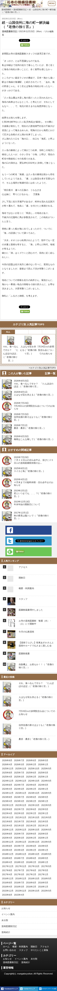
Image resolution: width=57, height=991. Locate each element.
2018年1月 (43, 862)
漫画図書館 (6, 9)
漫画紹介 (5, 932)
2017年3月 (19, 874)
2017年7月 (19, 870)
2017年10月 (33, 866)
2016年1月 (43, 886)
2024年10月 (33, 781)
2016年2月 (31, 886)
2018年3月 (19, 862)
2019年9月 (46, 842)
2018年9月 (46, 854)
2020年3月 (19, 838)
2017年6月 (31, 870)
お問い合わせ (9, 950)
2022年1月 (43, 813)
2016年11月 (20, 878)
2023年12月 (7, 793)
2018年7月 (19, 858)
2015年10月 (33, 890)
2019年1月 (43, 850)
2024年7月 (19, 785)
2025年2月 (31, 776)
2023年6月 (31, 797)
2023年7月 (19, 797)
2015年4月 (19, 895)
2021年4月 (7, 825)
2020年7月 (19, 833)
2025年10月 (33, 768)
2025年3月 (19, 776)
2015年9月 (46, 890)
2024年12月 (7, 781)
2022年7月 (19, 809)
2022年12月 (7, 805)
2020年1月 (43, 838)
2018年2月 (31, 862)
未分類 (4, 920)
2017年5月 (43, 870)
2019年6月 (31, 846)
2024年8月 (7, 785)
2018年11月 (20, 854)
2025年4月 (7, 776)
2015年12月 (7, 890)
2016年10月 (33, 878)
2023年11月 (20, 793)
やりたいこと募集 (39, 950)
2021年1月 (43, 825)
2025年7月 (19, 772)
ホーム (6, 946)
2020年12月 (7, 829)
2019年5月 (43, 846)
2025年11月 (20, 768)
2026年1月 (43, 764)
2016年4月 (7, 886)
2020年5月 (43, 833)
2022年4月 (7, 813)
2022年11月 (20, 805)
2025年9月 (46, 768)
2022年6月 (31, 809)
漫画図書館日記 (20, 9)
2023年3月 (19, 801)
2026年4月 (7, 764)
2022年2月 (31, 813)
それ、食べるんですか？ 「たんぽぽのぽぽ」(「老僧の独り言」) (10, 353)
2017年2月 (31, 874)
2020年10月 (33, 829)
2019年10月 (33, 842)
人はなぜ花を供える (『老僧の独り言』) (28, 350)
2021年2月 (31, 825)
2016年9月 (46, 878)
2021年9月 (46, 817)
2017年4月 (7, 874)
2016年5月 (43, 882)
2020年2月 (31, 838)
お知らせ (5, 908)
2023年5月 (43, 797)
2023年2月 (31, 801)
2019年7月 (19, 846)
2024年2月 (31, 789)
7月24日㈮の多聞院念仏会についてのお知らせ (45, 350)
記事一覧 (50, 373)
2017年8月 (7, 870)
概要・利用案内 (20, 946)
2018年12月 (7, 854)
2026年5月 (43, 760)
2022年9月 (46, 805)
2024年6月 (31, 785)
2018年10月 (33, 854)
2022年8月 (7, 809)
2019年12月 (7, 842)
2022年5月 (43, 809)
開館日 (34, 946)
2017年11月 (20, 866)
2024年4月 (7, 789)
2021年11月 (20, 817)
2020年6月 (31, 833)
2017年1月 (43, 874)
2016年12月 (7, 878)
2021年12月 (7, 817)
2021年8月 (7, 821)
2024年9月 (46, 781)
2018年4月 (7, 862)
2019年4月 (7, 850)
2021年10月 (33, 817)
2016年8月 (7, 882)
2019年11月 (20, 842)
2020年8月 (7, 833)
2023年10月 (33, 793)
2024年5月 (43, 785)
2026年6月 (31, 760)
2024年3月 (19, 789)
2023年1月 (43, 801)
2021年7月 (19, 821)
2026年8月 (7, 760)
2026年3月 (19, 764)
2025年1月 (43, 776)
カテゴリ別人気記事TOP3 (43, 368)
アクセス (44, 946)
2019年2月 (31, 850)
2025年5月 (43, 772)
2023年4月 (7, 801)
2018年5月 (43, 858)
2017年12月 (7, 866)
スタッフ (23, 950)
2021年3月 (19, 825)
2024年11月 (20, 781)
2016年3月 (19, 886)
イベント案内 (8, 914)
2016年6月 (31, 882)
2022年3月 (19, 813)
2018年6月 (31, 858)
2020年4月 (7, 838)
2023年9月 (46, 793)
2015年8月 (7, 895)
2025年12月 (7, 768)
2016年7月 (19, 882)
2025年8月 (7, 772)
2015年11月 (20, 890)
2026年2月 (31, 764)
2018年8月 (7, 858)
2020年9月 (46, 829)
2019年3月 (19, 850)
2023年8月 (7, 797)
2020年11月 (20, 829)
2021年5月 (43, 821)
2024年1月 (43, 789)
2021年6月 (31, 821)
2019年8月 (7, 846)
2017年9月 (46, 866)
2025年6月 (31, 772)
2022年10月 (33, 805)
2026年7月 (19, 760)
